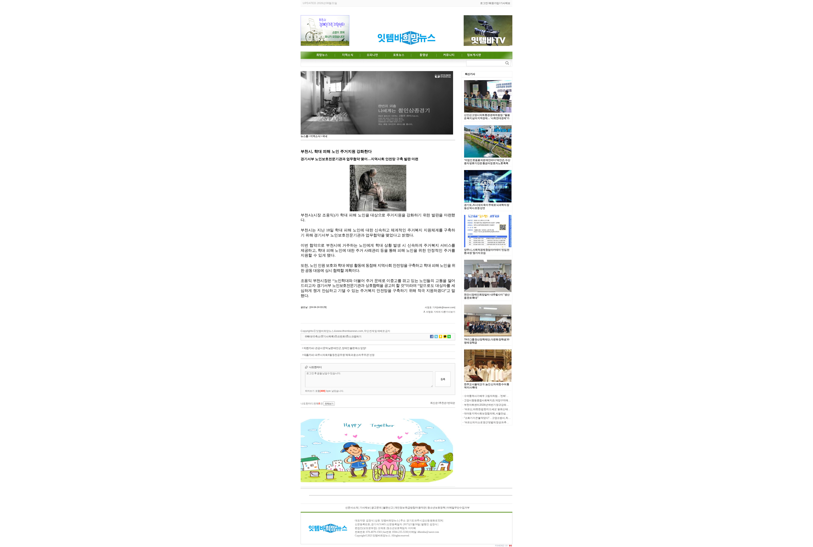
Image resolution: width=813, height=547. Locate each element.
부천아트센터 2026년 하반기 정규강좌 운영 (488, 404)
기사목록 (329, 336)
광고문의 (376, 507)
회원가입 (494, 3)
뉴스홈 (304, 136)
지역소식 (315, 136)
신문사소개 (351, 507)
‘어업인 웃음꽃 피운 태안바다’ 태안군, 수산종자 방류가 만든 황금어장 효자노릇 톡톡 (487, 162)
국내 (324, 136)
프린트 (341, 336)
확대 (309, 336)
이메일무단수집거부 (458, 507)
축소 (317, 336)
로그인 (484, 3)
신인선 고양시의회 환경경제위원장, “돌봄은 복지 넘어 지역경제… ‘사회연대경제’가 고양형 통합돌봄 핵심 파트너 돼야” (487, 118)
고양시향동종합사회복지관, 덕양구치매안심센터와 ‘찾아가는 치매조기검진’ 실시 (508, 400)
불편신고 (388, 507)
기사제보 (505, 3)
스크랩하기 (355, 336)
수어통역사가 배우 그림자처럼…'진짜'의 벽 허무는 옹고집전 (497, 395)
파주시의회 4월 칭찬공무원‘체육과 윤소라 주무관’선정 (345, 354)
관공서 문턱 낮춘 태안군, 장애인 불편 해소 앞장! (340, 348)
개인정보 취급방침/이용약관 (410, 507)
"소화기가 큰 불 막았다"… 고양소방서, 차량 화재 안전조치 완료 (498, 417)
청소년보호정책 (436, 507)
